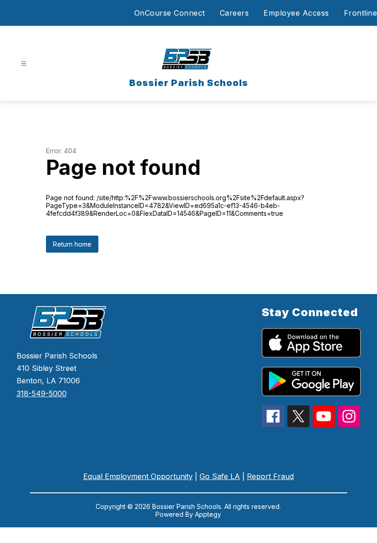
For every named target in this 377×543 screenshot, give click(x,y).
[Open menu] (23, 63)
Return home (72, 244)
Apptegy (208, 514)
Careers (234, 12)
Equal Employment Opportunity (138, 476)
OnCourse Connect (169, 12)
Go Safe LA (220, 476)
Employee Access (296, 12)
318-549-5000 (42, 393)
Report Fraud (270, 476)
